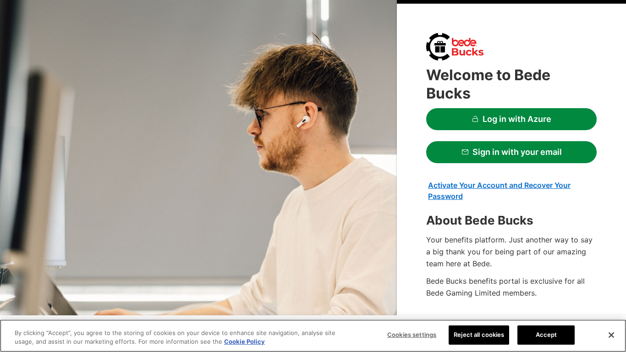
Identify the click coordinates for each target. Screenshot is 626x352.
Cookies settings (411, 334)
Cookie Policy (244, 342)
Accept (546, 334)
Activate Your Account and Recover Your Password (499, 191)
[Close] (611, 335)
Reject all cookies (479, 334)
